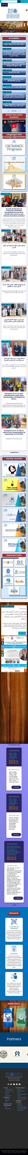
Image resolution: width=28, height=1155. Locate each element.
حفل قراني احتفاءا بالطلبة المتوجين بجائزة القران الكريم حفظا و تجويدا (14, 320)
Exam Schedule (21, 1097)
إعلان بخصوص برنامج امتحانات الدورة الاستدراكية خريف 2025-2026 (14, 105)
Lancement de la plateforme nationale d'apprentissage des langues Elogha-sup (14, 64)
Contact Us (8, 1096)
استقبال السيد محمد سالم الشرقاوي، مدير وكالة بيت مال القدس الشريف (14, 359)
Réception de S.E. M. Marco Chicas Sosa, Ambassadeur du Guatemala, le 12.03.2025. (14, 432)
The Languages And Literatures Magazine (22, 1108)
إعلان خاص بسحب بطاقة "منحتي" (14, 44)
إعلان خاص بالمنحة (14, 72)
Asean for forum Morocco (18, 612)
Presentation (9, 1089)
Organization (9, 1091)
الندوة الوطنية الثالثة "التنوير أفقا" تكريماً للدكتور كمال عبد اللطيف (14, 285)
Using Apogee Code (21, 1095)
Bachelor (7, 1099)
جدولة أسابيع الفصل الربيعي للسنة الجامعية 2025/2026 (14, 80)
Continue (16, 787)
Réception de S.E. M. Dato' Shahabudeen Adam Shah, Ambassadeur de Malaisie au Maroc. (14, 396)
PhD (6, 1102)
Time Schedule (21, 1099)
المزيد (22, 625)
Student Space (20, 1088)
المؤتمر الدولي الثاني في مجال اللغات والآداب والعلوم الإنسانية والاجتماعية (13, 801)
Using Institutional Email (20, 1090)
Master (7, 1100)
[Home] (13, 13)
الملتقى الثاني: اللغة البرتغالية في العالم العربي (14, 246)
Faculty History (7, 1093)
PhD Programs (8, 1107)
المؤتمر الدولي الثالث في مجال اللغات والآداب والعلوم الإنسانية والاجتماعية (13, 756)
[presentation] (3, 126)
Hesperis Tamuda (19, 1104)
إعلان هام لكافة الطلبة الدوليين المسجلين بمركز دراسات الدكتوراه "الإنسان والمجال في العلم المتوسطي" (14, 95)
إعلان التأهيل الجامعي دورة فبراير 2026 (14, 87)
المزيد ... (14, 905)
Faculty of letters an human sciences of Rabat (14, 1152)
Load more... (14, 452)
